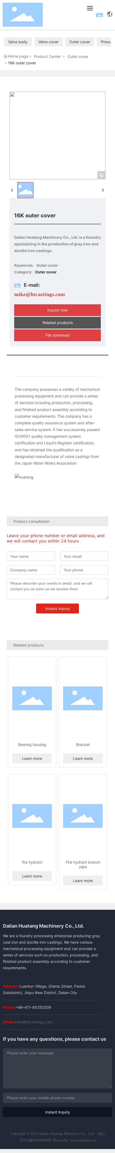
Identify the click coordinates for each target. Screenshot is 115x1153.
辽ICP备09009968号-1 (37, 1140)
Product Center (47, 56)
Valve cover (48, 41)
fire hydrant (32, 862)
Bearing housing (32, 744)
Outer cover (79, 41)
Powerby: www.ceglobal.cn (75, 1140)
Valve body (18, 41)
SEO (101, 1133)
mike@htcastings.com (39, 294)
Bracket (83, 744)
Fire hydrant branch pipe (83, 864)
